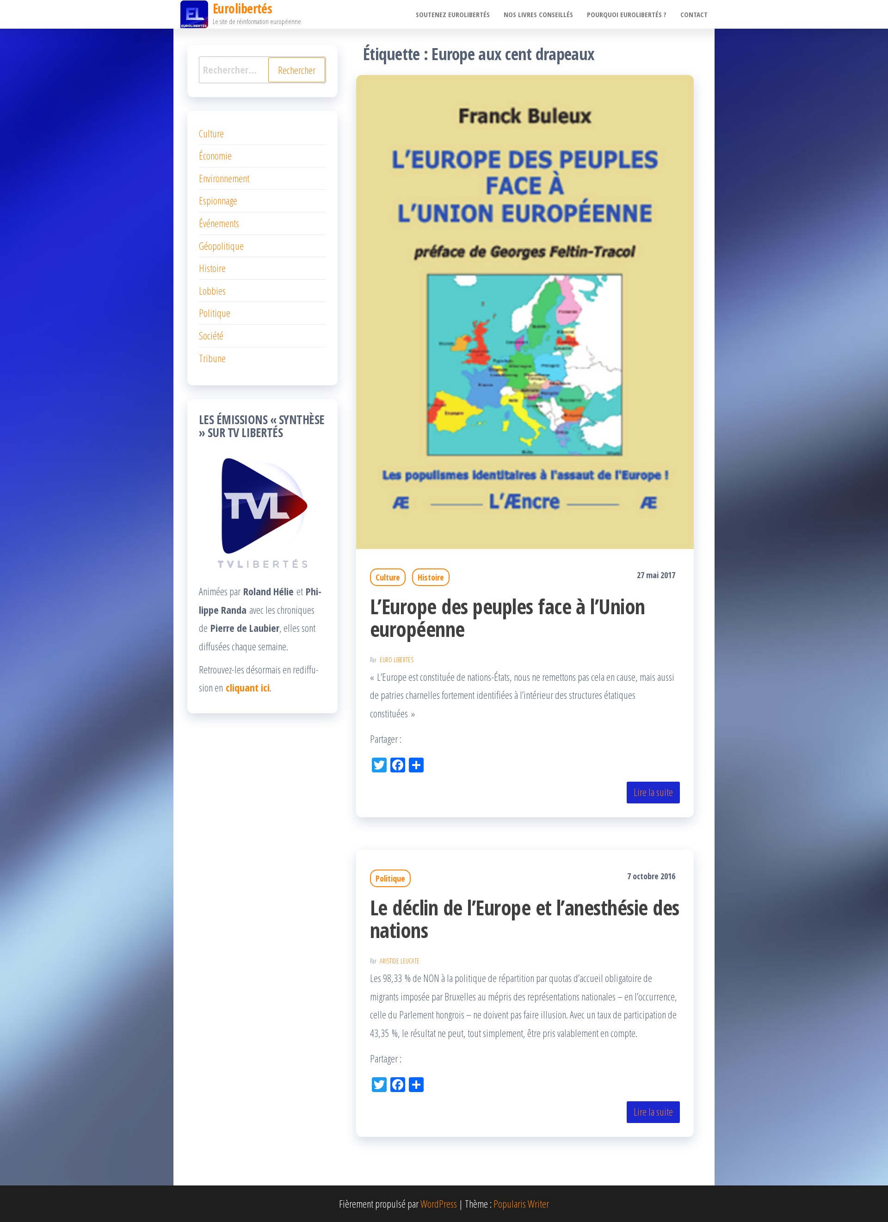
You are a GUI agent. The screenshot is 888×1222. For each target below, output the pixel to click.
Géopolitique (221, 246)
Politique (390, 878)
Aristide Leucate (399, 961)
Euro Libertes (396, 659)
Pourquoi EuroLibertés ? (626, 14)
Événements (219, 223)
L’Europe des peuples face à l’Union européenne (507, 617)
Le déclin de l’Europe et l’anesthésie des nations (524, 918)
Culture (388, 577)
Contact (694, 14)
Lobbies (212, 290)
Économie (215, 155)
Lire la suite (653, 792)
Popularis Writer (521, 1203)
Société (211, 335)
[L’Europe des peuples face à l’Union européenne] (525, 310)
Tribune (212, 358)
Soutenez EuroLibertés (453, 14)
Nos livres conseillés (538, 14)
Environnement (224, 178)
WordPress (438, 1203)
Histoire (431, 577)
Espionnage (218, 200)
